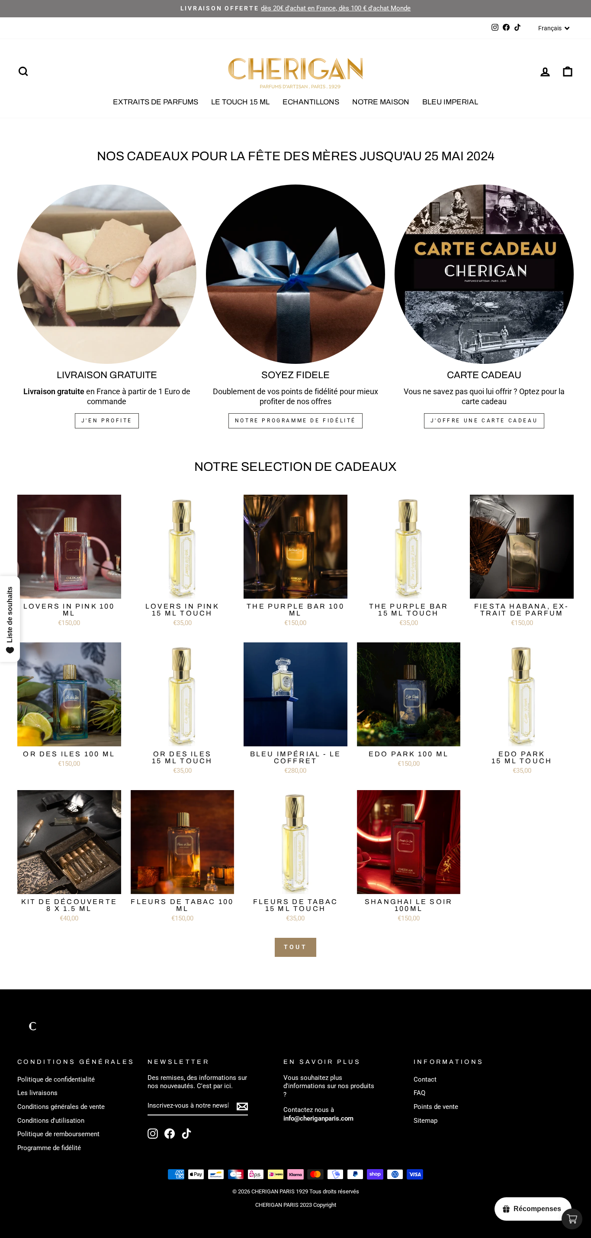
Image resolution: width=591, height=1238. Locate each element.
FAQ (419, 1093)
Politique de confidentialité (56, 1079)
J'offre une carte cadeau (484, 421)
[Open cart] (572, 1219)
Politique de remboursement (58, 1134)
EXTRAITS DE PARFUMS (155, 102)
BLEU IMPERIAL (450, 102)
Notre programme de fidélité (295, 421)
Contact (425, 1079)
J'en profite (106, 421)
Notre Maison (380, 102)
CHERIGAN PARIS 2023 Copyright (295, 1205)
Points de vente (436, 1107)
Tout (295, 946)
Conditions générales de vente (61, 1107)
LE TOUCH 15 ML (240, 102)
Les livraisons (37, 1093)
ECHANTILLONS (311, 102)
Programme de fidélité (49, 1148)
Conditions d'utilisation (50, 1121)
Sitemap (425, 1121)
